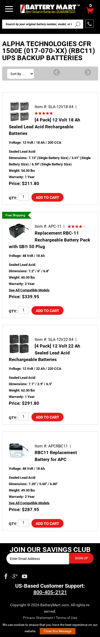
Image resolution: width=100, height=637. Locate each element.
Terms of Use (66, 618)
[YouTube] (24, 575)
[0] (90, 11)
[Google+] (15, 575)
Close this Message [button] (57, 631)
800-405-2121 (50, 592)
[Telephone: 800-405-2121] (89, 24)
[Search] (78, 24)
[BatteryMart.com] (50, 8)
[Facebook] (6, 575)
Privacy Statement (38, 618)
